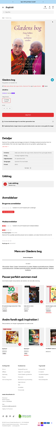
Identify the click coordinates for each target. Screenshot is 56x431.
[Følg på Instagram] (7, 416)
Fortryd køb (21, 390)
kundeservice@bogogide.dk (9, 406)
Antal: (3, 105)
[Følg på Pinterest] (10, 416)
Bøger (11, 266)
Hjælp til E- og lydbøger (24, 372)
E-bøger (16, 266)
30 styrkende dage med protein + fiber (11, 306)
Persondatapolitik (43, 379)
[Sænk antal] (4, 108)
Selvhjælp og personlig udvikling (22, 268)
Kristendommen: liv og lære (25, 266)
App (19, 384)
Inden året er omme (28, 306)
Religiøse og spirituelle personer (41, 266)
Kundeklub (20, 387)
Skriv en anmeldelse (8, 212)
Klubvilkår (41, 377)
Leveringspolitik (15, 425)
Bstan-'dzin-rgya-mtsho (16, 86)
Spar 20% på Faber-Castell (28, 1)
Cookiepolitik (42, 369)
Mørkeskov (26, 348)
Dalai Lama (6, 86)
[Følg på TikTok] (13, 416)
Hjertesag (4, 374)
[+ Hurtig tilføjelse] (41, 301)
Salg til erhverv (21, 382)
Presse (4, 377)
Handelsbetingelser (43, 374)
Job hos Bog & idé (6, 379)
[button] (48, 312)
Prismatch (20, 377)
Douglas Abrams (37, 86)
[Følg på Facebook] (3, 416)
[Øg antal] (10, 108)
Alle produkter (5, 266)
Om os (4, 369)
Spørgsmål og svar (22, 369)
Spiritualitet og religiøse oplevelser (39, 268)
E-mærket (41, 372)
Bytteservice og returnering (25, 379)
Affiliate (4, 372)
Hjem (3, 17)
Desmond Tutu (27, 86)
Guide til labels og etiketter (25, 374)
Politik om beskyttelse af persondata (10, 424)
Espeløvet (4, 348)
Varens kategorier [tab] (28, 257)
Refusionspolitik (23, 424)
